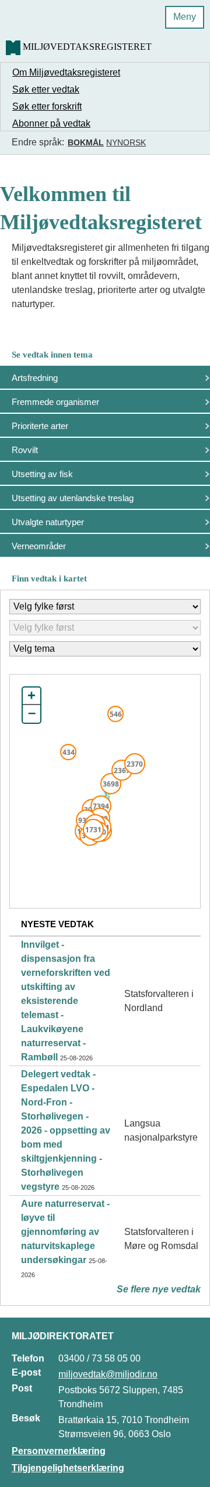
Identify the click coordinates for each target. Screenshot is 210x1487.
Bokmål (86, 142)
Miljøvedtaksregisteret (87, 47)
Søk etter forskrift (47, 106)
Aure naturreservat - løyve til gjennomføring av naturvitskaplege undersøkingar (65, 1232)
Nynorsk (126, 142)
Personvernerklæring (59, 1451)
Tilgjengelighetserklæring (68, 1468)
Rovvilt (25, 450)
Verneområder (39, 546)
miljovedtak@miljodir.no (108, 1374)
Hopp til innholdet (46, 14)
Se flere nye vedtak (159, 1289)
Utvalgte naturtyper (48, 522)
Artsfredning (35, 378)
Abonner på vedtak (51, 123)
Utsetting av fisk (42, 474)
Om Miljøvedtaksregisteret (66, 72)
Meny (184, 17)
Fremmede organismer (55, 402)
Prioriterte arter (40, 426)
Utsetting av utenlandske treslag (73, 498)
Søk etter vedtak (45, 89)
